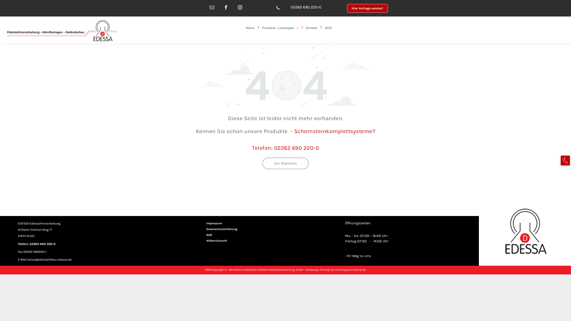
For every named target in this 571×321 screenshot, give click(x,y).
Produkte (276, 131)
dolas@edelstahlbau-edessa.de (50, 259)
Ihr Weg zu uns (359, 256)
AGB (209, 235)
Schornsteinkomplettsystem (332, 131)
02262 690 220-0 (306, 7)
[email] (212, 8)
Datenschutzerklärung (221, 229)
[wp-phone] (278, 11)
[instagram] (240, 8)
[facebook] (226, 8)
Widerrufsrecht (216, 240)
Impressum (214, 223)
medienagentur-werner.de (350, 269)
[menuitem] (250, 27)
